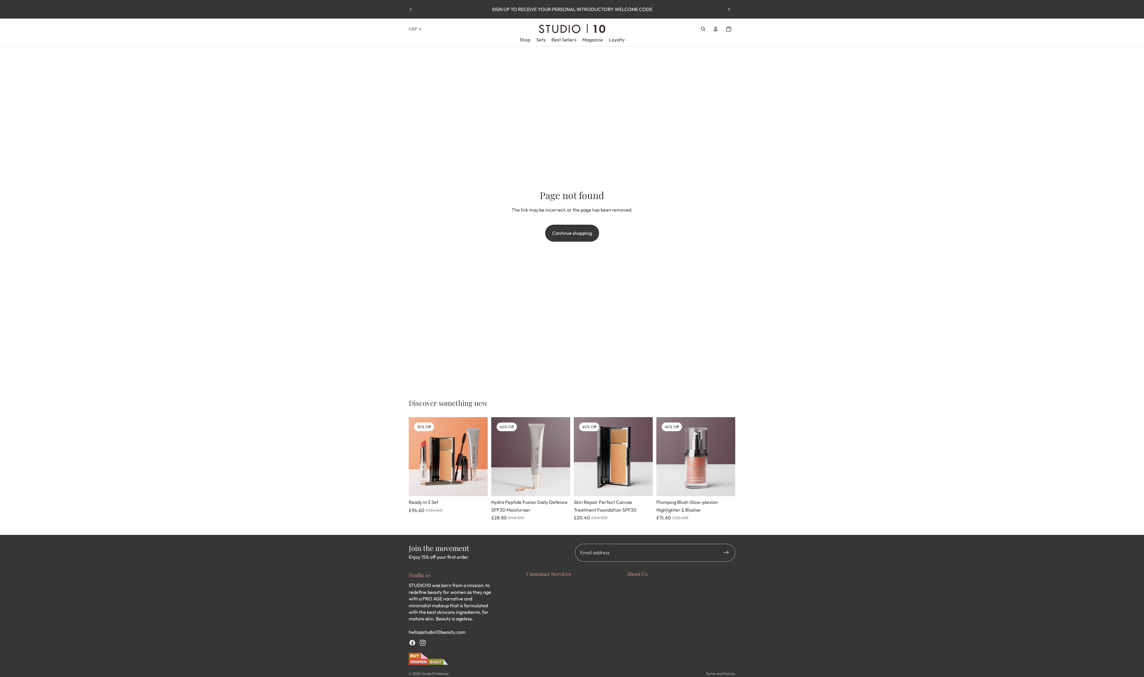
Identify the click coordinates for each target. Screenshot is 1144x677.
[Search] (703, 28)
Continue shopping (572, 233)
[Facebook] (412, 642)
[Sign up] (726, 552)
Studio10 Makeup (435, 673)
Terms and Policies (720, 673)
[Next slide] (728, 9)
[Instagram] (422, 642)
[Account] (715, 28)
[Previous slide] (410, 9)
